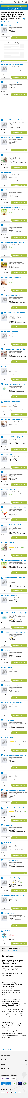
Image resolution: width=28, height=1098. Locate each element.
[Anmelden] (19, 2)
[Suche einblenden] (15, 2)
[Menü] (26, 2)
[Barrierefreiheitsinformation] (22, 2)
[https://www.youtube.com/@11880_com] (19, 1093)
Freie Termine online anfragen (14, 6)
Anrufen (6, 38)
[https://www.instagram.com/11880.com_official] (7, 1093)
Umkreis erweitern (12, 950)
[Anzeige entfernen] (27, 1092)
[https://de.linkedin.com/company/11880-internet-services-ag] (15, 1093)
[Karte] (24, 18)
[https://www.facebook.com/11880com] (3, 1093)
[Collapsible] (25, 962)
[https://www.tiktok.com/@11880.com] (11, 1093)
